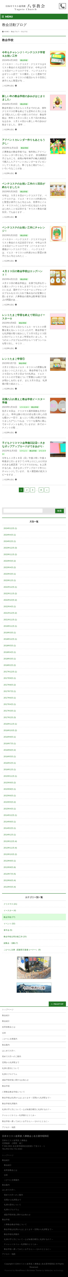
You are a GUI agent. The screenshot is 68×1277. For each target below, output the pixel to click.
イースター (24, 407)
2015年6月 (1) (10, 796)
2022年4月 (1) (10, 606)
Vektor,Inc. (49, 1270)
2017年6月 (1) (10, 698)
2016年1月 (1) (10, 769)
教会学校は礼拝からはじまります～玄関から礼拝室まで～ (26, 1098)
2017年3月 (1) (10, 711)
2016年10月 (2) (10, 730)
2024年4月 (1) (10, 535)
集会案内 (6, 1045)
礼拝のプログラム (9, 1074)
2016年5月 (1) (10, 756)
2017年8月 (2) (10, 685)
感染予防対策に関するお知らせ (15, 1080)
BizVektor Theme (34, 1270)
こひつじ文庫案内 (9, 1039)
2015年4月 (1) (10, 809)
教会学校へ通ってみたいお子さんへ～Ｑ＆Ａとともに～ (25, 1121)
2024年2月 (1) (10, 541)
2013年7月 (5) (10, 874)
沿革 (4, 1033)
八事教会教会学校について (13, 1092)
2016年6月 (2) (10, 750)
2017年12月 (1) (10, 672)
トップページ (7, 1009)
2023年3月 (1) (10, 574)
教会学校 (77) (9, 917)
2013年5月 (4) (10, 887)
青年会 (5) (8, 930)
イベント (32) (9, 924)
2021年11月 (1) (10, 620)
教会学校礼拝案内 (9, 1103)
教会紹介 (6, 1015)
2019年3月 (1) (10, 633)
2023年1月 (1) (10, 580)
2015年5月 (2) (10, 802)
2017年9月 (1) (10, 678)
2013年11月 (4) (10, 848)
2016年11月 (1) (10, 724)
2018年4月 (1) (10, 652)
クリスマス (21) (10, 904)
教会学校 (23, 60)
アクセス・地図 (8, 1127)
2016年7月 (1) (10, 743)
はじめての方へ (8, 1051)
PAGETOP (59, 1004)
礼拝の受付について (10, 1068)
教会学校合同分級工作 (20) (15, 937)
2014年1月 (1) (10, 835)
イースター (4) (10, 910)
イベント (23, 451)
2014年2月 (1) (10, 828)
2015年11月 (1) (10, 776)
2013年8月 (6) (10, 867)
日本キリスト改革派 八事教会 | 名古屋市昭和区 (35, 1264)
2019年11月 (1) (10, 626)
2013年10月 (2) (10, 854)
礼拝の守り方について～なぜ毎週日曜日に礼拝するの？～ (26, 1109)
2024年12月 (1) (10, 528)
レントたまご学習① (13, 358)
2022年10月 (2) (10, 600)
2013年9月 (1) (10, 861)
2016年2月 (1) (10, 763)
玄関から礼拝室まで (10, 1062)
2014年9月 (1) (10, 822)
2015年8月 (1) (10, 789)
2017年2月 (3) (10, 717)
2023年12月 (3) (10, 548)
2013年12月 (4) (10, 841)
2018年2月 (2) (10, 665)
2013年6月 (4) (10, 880)
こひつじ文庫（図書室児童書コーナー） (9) (22, 950)
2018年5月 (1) (10, 646)
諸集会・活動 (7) (11, 943)
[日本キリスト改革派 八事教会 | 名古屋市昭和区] (25, 8)
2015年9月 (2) (10, 783)
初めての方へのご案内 (11, 1056)
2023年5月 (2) (10, 561)
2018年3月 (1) (10, 659)
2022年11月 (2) (10, 593)
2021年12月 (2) (10, 613)
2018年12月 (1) (10, 639)
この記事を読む (8, 86)
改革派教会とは (8, 1027)
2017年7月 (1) (10, 691)
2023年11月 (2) (10, 554)
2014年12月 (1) (10, 815)
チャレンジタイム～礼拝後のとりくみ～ (19, 1115)
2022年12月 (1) (10, 587)
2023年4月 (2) (10, 567)
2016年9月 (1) (10, 737)
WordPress (20, 1270)
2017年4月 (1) (10, 704)
